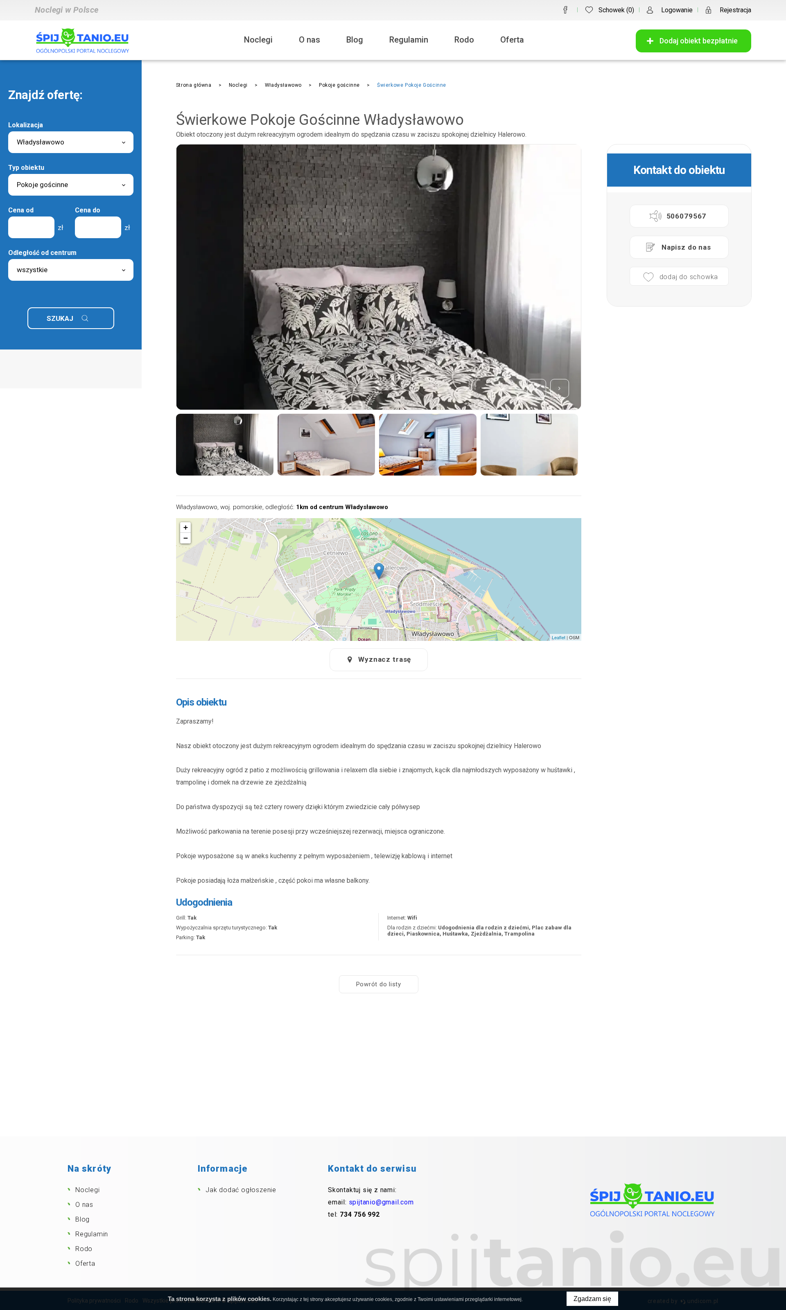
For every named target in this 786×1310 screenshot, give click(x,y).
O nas (309, 40)
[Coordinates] (379, 571)
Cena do (87, 210)
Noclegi (258, 40)
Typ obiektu (26, 167)
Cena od (21, 210)
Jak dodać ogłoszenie (241, 1190)
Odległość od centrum (42, 253)
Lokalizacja (25, 125)
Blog (354, 40)
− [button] (185, 538)
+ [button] (185, 527)
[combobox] (70, 142)
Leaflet (558, 637)
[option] (378, 277)
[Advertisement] (393, 1075)
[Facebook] (565, 10)
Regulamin (408, 40)
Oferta (512, 40)
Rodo (464, 40)
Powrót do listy (378, 984)
